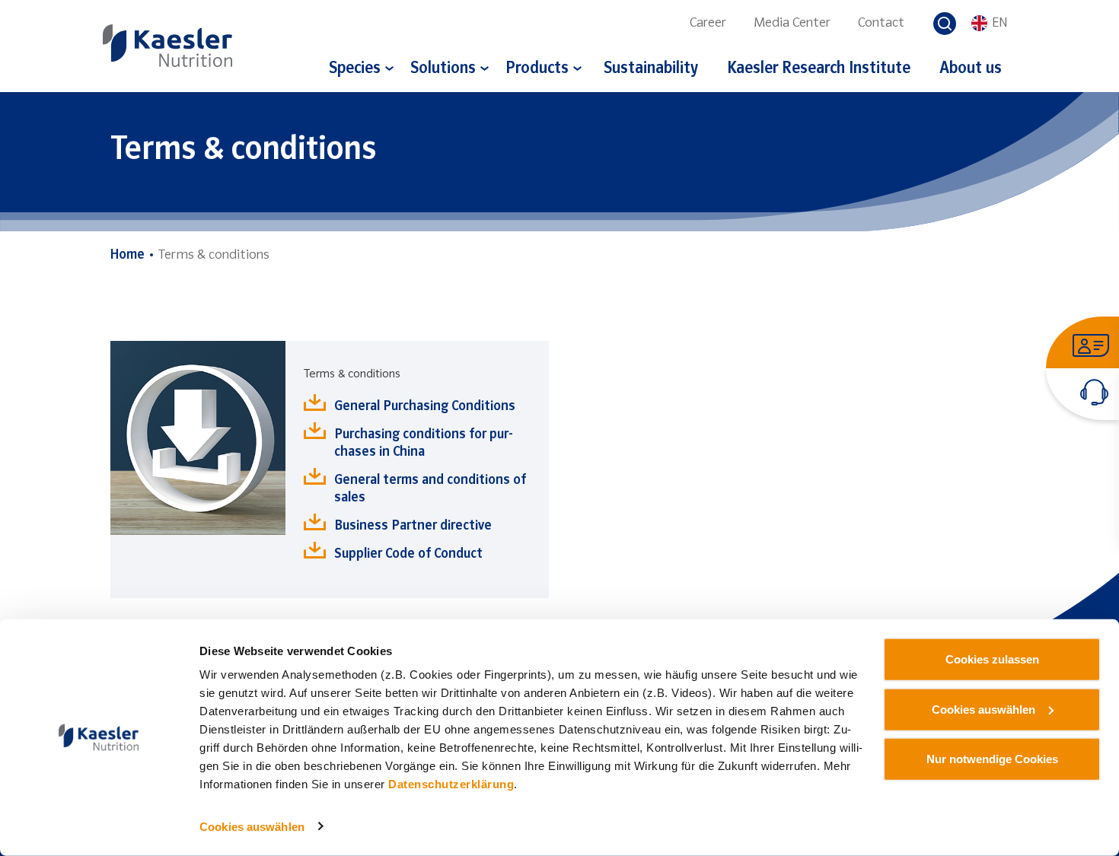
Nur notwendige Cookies (992, 759)
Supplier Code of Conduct (408, 554)
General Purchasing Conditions (424, 406)
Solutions (443, 69)
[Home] (167, 45)
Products (537, 69)
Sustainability (651, 69)
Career (708, 23)
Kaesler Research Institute (818, 69)
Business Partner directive (413, 526)
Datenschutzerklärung (451, 784)
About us (970, 69)
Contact (881, 23)
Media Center (792, 23)
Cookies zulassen (992, 659)
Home (127, 255)
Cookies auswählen (251, 826)
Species (355, 69)
